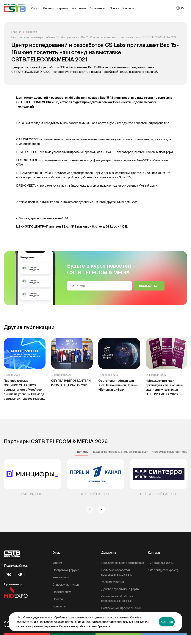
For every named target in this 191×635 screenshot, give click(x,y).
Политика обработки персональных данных (114, 622)
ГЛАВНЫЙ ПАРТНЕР (95, 494)
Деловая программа (55, 8)
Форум (35, 8)
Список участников (66, 584)
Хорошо (167, 622)
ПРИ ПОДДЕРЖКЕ (32, 494)
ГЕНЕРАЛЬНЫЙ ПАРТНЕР (158, 494)
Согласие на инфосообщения (121, 608)
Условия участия (112, 582)
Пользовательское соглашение (122, 563)
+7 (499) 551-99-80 (161, 563)
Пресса (114, 8)
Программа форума (66, 570)
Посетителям (98, 8)
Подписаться (149, 285)
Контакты (128, 8)
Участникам (79, 8)
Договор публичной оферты (120, 589)
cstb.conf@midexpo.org (163, 570)
